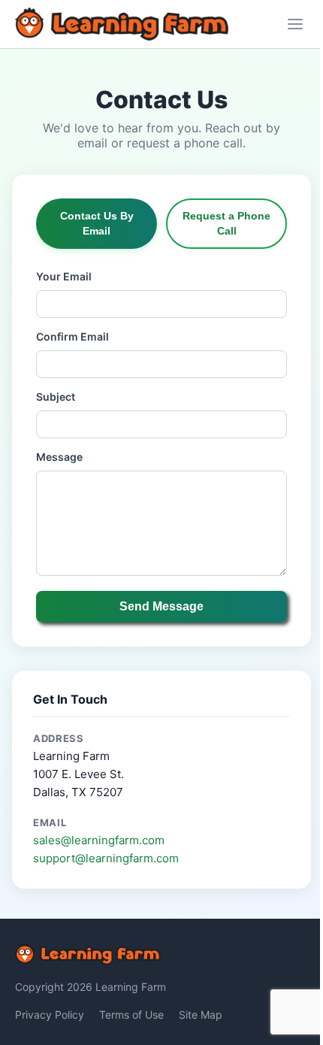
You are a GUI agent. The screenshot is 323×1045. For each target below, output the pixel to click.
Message (59, 456)
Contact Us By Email (97, 223)
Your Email (64, 276)
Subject (55, 396)
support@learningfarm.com (106, 858)
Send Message (161, 606)
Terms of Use (131, 1014)
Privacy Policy (49, 1014)
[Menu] (295, 24)
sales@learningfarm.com (99, 840)
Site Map (200, 1014)
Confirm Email (72, 336)
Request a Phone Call (226, 223)
